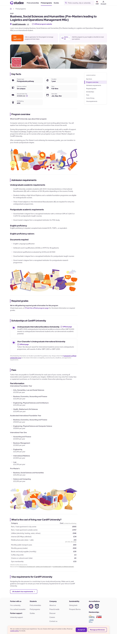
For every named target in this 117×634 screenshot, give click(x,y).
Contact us (53, 621)
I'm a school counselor (17, 609)
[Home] (11, 9)
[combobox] (81, 3)
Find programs (46, 3)
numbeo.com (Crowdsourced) (43, 566)
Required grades (91, 88)
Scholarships (90, 92)
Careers (52, 617)
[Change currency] (27, 96)
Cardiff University (19, 24)
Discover (52, 613)
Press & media (54, 609)
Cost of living (90, 98)
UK (28, 24)
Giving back (73, 605)
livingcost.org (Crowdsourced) (27, 566)
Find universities (33, 3)
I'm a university (15, 605)
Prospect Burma (75, 609)
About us (52, 605)
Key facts (89, 79)
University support (16, 617)
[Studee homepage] (17, 2)
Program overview (92, 82)
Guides (56, 3)
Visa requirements (91, 101)
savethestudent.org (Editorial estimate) (63, 566)
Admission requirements (93, 85)
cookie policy (14, 631)
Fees (87, 95)
